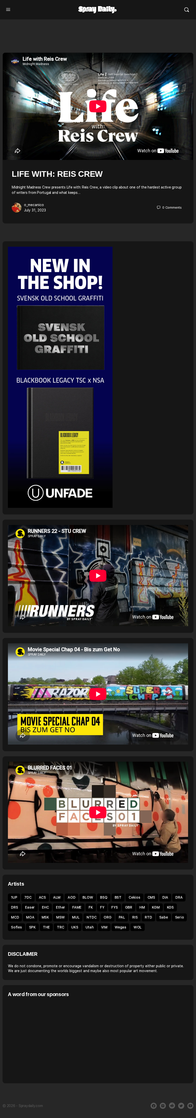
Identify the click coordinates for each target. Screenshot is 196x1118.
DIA (165, 897)
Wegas (120, 927)
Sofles (16, 927)
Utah (89, 927)
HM (142, 907)
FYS (114, 907)
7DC (27, 897)
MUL (75, 917)
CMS (151, 897)
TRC (60, 927)
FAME (76, 907)
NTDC (91, 917)
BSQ (103, 897)
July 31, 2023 (35, 210)
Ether (60, 907)
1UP (14, 897)
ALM (56, 897)
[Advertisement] (51, 1039)
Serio (179, 917)
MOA (30, 917)
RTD (148, 917)
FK (91, 907)
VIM (104, 927)
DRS (14, 907)
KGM (156, 907)
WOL (137, 927)
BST (118, 897)
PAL (122, 917)
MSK (45, 917)
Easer (30, 907)
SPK (32, 927)
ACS (42, 897)
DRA (178, 897)
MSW (60, 917)
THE (46, 927)
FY (102, 907)
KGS (170, 907)
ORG (107, 917)
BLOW (87, 897)
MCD (15, 917)
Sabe (163, 917)
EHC (45, 907)
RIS (135, 917)
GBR (128, 907)
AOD (71, 897)
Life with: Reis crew (57, 174)
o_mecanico (34, 205)
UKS (74, 927)
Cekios (134, 897)
